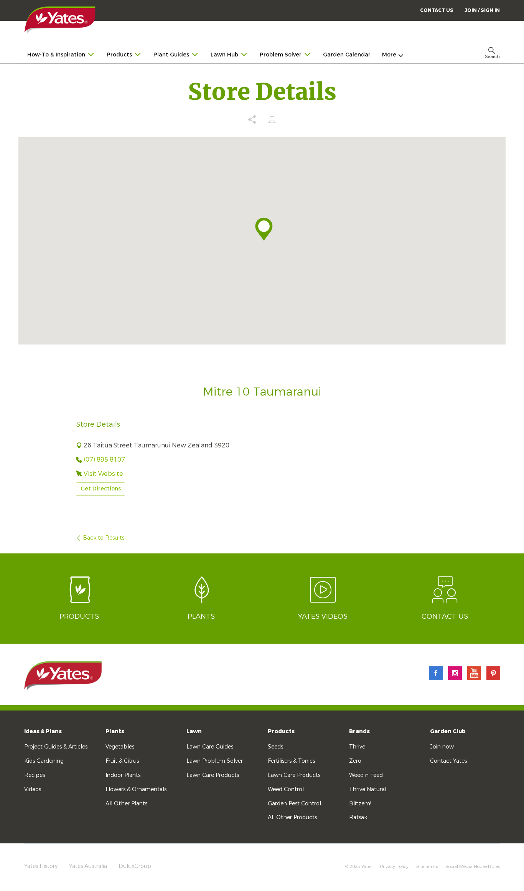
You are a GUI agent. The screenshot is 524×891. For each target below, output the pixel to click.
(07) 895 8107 (104, 459)
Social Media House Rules (472, 866)
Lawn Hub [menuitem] (224, 54)
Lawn (194, 731)
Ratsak (358, 817)
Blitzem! (360, 803)
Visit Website (103, 474)
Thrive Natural (367, 789)
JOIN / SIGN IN (482, 10)
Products (281, 731)
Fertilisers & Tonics (291, 761)
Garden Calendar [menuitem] (347, 54)
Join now (442, 746)
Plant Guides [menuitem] (171, 54)
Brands (359, 731)
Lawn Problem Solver (214, 761)
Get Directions (101, 488)
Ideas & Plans (43, 731)
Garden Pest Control (294, 803)
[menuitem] (482, 10)
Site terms (427, 866)
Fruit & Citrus (122, 761)
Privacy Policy (394, 866)
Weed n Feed (366, 775)
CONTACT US (436, 10)
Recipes (34, 775)
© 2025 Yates (358, 866)
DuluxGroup (135, 866)
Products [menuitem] (119, 54)
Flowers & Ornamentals (135, 789)
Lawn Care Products (212, 775)
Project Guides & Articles (55, 746)
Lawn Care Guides (209, 746)
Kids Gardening (44, 761)
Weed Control (286, 789)
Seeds (275, 746)
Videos (32, 789)
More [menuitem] (389, 54)
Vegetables (119, 746)
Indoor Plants (122, 775)
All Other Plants (126, 803)
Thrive (357, 746)
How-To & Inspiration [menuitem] (56, 54)
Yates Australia (88, 866)
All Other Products (292, 817)
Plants (114, 731)
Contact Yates (448, 761)
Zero (355, 761)
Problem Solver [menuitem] (281, 54)
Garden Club (448, 731)
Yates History (41, 866)
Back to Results (103, 538)
